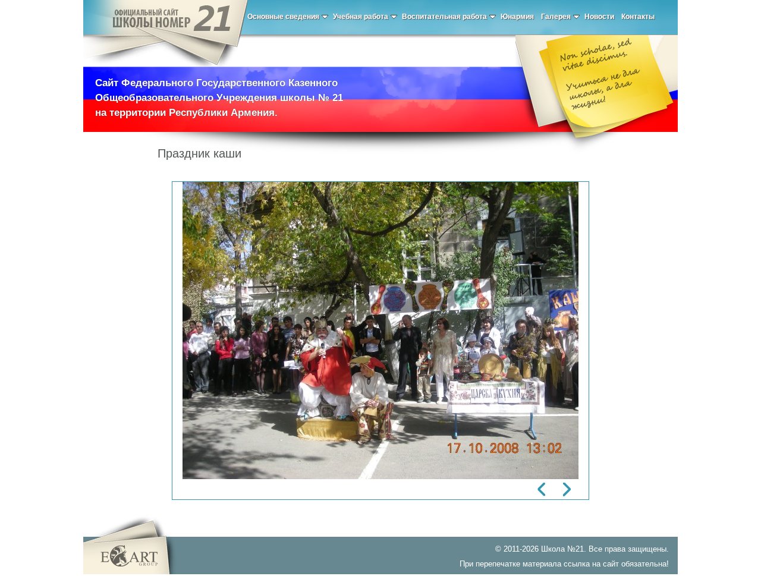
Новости (599, 16)
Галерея (556, 16)
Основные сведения (283, 16)
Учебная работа (360, 16)
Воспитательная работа (444, 16)
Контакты (638, 16)
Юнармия (517, 16)
